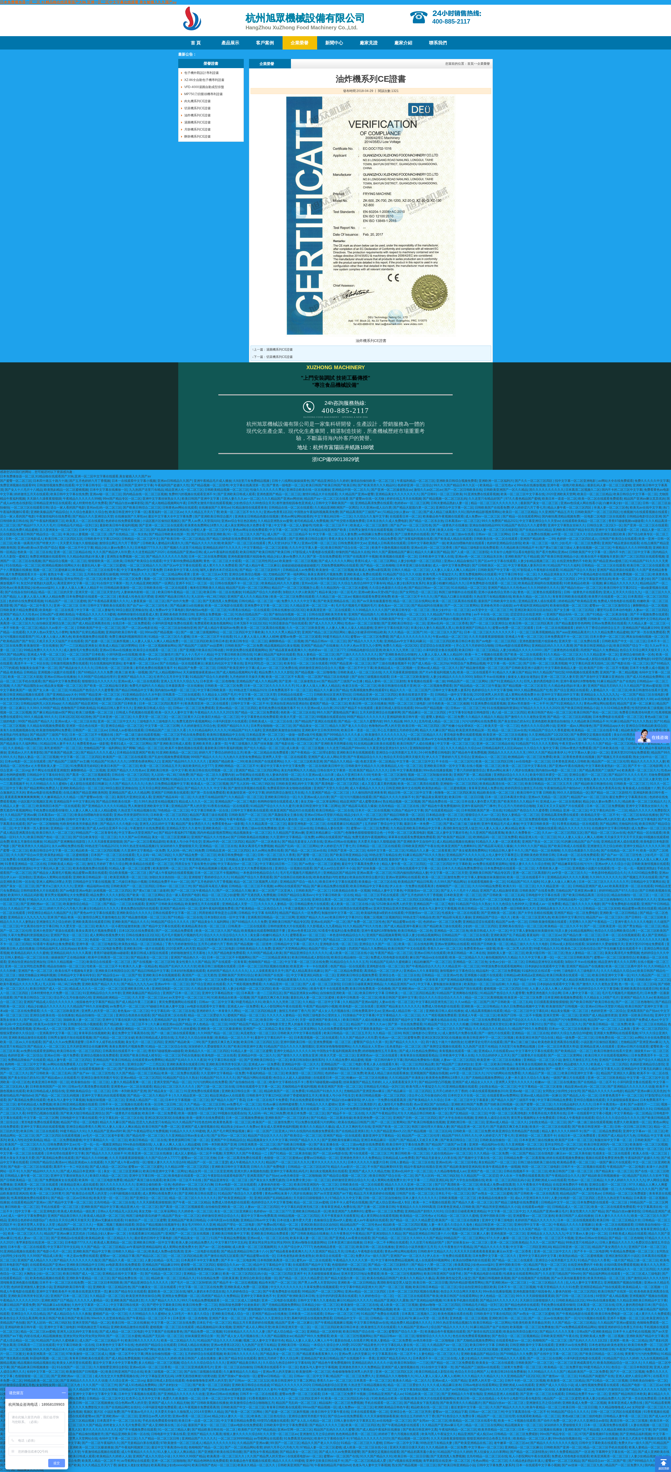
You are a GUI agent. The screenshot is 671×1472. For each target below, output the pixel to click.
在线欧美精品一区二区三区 (493, 980)
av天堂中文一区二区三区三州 (492, 610)
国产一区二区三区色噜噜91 (604, 899)
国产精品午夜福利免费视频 (93, 980)
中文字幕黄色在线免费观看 (260, 717)
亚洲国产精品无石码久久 (604, 686)
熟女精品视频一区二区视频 (317, 699)
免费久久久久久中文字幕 (652, 481)
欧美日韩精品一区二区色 (415, 931)
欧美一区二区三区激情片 (156, 654)
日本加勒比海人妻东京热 (598, 699)
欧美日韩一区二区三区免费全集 (211, 980)
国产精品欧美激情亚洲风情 (170, 530)
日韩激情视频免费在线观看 (55, 485)
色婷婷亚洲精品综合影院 (504, 543)
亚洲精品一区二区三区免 (451, 931)
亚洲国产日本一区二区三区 (181, 993)
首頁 (470, 64)
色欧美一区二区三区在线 (34, 552)
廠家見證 (369, 42)
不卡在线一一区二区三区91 (455, 761)
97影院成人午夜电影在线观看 (313, 552)
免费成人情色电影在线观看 (616, 601)
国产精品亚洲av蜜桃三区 (610, 561)
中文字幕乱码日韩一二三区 (333, 516)
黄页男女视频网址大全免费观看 (67, 895)
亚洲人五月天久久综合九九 (622, 592)
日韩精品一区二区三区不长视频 (251, 886)
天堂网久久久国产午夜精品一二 (591, 922)
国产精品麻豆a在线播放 (186, 605)
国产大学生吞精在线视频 (535, 913)
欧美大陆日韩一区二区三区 (545, 953)
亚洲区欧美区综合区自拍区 (533, 610)
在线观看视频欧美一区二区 (486, 882)
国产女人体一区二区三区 (50, 690)
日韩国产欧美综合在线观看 (618, 539)
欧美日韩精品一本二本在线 (466, 953)
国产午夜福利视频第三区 (47, 521)
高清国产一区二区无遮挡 (199, 975)
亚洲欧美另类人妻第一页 (210, 743)
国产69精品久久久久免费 (96, 672)
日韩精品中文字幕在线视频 (92, 882)
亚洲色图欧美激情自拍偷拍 (550, 721)
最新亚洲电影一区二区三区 (307, 824)
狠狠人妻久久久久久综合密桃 (529, 864)
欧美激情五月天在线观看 (202, 904)
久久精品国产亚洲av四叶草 (370, 819)
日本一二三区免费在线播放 (309, 659)
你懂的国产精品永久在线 (353, 552)
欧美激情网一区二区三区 (170, 868)
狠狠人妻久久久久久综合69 (603, 779)
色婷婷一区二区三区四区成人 (577, 539)
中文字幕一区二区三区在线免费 (306, 962)
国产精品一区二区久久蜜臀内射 (360, 721)
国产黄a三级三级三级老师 (461, 824)
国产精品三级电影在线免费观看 (228, 539)
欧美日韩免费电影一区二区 (237, 855)
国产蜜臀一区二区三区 (15, 481)
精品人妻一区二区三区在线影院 (496, 530)
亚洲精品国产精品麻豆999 (640, 628)
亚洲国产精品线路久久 (364, 614)
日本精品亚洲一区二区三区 (265, 735)
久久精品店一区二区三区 (245, 797)
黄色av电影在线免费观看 (44, 792)
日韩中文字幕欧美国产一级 (334, 503)
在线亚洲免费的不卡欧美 (574, 561)
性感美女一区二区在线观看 (460, 913)
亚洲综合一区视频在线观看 (293, 868)
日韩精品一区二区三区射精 (601, 908)
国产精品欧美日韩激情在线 (593, 784)
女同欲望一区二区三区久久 (207, 619)
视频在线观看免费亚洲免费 (371, 596)
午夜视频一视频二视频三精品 (28, 939)
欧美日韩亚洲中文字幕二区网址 (318, 806)
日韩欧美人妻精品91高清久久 (163, 543)
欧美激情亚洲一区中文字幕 (245, 792)
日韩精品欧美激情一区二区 (123, 588)
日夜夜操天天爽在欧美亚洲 (224, 939)
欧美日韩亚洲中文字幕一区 (128, 512)
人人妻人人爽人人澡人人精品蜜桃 (349, 628)
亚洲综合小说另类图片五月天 (396, 752)
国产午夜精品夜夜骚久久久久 (108, 601)
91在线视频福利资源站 (106, 663)
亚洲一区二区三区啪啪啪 (189, 739)
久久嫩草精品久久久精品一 (60, 797)
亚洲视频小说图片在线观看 (57, 672)
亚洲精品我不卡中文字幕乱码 (73, 801)
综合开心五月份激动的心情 (72, 997)
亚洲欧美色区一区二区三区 (221, 828)
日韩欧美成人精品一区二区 (66, 864)
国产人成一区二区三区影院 (470, 552)
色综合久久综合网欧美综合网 (615, 931)
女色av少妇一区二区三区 (506, 962)
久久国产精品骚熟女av (27, 686)
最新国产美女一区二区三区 (539, 503)
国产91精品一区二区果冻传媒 (607, 614)
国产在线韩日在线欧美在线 (293, 877)
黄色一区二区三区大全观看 (222, 561)
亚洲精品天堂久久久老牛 (183, 828)
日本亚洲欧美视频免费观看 (563, 997)
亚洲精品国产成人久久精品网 (256, 681)
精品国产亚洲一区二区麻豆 (636, 703)
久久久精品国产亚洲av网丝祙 (281, 498)
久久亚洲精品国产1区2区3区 (549, 735)
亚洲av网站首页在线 (611, 859)
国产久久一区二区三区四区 (534, 481)
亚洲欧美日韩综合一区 (280, 797)
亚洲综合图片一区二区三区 (588, 775)
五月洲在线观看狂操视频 (101, 574)
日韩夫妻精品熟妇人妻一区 (450, 503)
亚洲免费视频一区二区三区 (632, 574)
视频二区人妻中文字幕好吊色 (447, 833)
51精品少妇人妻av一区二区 (402, 512)
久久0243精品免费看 (615, 708)
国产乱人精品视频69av (165, 672)
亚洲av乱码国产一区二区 (328, 922)
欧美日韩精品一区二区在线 (335, 810)
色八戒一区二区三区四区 (509, 712)
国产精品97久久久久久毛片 (36, 525)
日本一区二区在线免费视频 (207, 556)
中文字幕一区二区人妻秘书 (293, 525)
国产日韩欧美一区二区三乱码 (503, 895)
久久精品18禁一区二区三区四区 (161, 699)
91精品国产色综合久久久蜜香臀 (523, 525)
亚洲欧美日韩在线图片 (250, 980)
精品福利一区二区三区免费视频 (498, 971)
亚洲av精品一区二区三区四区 (236, 708)
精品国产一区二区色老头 (263, 841)
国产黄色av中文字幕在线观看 (94, 913)
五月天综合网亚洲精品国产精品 (161, 788)
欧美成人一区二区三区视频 (210, 784)
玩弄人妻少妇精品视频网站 (574, 931)
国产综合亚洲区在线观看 (571, 690)
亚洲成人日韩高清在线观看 (387, 543)
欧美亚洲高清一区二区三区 (129, 877)
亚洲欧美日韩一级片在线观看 (143, 948)
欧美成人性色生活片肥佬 (136, 596)
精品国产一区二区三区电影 (216, 948)
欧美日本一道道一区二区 (559, 498)
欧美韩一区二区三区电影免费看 (100, 948)
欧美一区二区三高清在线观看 (418, 784)
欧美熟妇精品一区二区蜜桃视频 (66, 490)
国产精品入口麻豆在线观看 (453, 596)
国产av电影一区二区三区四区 (555, 579)
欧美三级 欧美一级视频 (131, 672)
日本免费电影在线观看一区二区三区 (491, 583)
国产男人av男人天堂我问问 (201, 521)
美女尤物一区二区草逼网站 (319, 801)
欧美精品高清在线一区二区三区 (501, 784)
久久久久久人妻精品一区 (275, 904)
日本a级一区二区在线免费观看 (577, 855)
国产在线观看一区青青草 (229, 962)
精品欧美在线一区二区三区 (496, 792)
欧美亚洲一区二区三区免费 (123, 579)
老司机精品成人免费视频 (311, 521)
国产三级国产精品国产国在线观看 (458, 988)
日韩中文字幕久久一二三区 (85, 819)
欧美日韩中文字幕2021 (620, 588)
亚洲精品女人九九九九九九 (599, 694)
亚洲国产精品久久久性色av (507, 588)
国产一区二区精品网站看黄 (171, 574)
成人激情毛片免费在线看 (80, 650)
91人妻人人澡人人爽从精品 (498, 828)
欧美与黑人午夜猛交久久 (440, 574)
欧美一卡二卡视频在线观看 (484, 654)
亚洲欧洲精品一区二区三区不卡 (237, 766)
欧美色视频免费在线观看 (90, 637)
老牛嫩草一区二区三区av (140, 663)
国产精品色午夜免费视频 (469, 752)
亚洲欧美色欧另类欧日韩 (177, 614)
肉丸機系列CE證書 (197, 101)
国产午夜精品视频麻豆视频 (208, 868)
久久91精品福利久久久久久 (207, 730)
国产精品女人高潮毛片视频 (52, 873)
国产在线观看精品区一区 (442, 810)
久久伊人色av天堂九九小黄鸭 (47, 632)
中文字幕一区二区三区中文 (415, 761)
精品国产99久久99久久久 (491, 859)
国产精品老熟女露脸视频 (525, 779)
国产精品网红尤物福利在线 (618, 824)
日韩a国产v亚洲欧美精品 (57, 614)
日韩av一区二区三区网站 (492, 534)
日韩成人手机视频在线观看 (135, 712)
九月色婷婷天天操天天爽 (247, 677)
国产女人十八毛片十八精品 (23, 490)
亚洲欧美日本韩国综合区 (440, 939)
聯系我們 (438, 42)
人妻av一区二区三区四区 (650, 610)
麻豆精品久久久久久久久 (621, 583)
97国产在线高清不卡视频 (360, 556)
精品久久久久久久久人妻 (648, 761)
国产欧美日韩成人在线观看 (567, 846)
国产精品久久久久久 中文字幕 (205, 788)
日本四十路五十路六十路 (50, 481)
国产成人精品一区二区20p (430, 663)
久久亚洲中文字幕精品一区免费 (292, 837)
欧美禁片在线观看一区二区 (607, 596)
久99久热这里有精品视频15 (157, 801)
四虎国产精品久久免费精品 (599, 650)
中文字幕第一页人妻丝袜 (31, 828)
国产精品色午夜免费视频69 (440, 806)
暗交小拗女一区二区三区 (119, 659)
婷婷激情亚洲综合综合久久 (318, 668)
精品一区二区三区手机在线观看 (377, 895)
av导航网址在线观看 (250, 775)
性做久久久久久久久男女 (267, 490)
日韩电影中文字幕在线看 (543, 895)
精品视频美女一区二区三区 (252, 833)
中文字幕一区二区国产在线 (288, 530)
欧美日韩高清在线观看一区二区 (568, 975)
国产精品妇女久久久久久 (76, 668)
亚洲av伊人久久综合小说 (612, 864)
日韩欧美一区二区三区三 (631, 784)
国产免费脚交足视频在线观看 (591, 735)
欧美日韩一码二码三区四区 (421, 726)
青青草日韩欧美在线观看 (569, 596)
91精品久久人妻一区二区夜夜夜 (498, 841)
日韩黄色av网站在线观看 (179, 507)
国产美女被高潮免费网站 (469, 850)
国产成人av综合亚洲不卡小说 (483, 699)
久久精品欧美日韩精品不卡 (519, 547)
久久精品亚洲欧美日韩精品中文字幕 (415, 828)
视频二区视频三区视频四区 (382, 917)
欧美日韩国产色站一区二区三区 (550, 712)
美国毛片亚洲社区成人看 (134, 797)
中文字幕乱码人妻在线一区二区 (288, 819)
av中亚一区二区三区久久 (568, 534)
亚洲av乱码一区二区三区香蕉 (432, 547)
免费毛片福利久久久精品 (146, 686)
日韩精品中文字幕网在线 (647, 882)
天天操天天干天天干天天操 (623, 837)
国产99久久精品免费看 (381, 539)
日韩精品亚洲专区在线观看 (52, 503)
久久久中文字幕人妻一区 (306, 547)
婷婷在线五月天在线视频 (404, 498)
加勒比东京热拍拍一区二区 (168, 877)
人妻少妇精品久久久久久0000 (521, 650)
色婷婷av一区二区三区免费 (442, 922)
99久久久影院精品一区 (573, 792)
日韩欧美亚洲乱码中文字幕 (294, 784)
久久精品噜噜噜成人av (57, 980)
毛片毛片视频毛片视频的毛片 (356, 605)
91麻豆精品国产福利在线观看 (274, 654)
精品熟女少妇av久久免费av (309, 779)
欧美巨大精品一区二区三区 (220, 717)
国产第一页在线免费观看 (324, 556)
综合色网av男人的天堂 (604, 819)
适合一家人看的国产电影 (67, 507)
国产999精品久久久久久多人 (343, 735)
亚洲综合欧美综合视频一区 (248, 574)
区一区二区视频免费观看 (435, 686)
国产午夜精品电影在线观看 (593, 574)
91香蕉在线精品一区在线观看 (249, 610)
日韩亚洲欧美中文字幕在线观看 (284, 859)
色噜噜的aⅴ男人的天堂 (385, 726)
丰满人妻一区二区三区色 (611, 507)
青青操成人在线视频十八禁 (641, 788)
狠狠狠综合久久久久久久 (99, 681)
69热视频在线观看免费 (582, 672)
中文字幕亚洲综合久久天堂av (539, 521)
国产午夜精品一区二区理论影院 (313, 752)
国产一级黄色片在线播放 (450, 525)
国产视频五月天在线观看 (614, 757)
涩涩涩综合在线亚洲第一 (527, 614)
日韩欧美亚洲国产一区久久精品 (506, 490)
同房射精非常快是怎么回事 (45, 819)
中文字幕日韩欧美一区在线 (210, 810)
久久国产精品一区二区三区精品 (614, 743)
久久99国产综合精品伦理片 (97, 677)
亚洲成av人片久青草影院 (25, 752)
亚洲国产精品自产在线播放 (320, 645)
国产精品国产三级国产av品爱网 (200, 645)
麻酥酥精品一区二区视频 (650, 605)
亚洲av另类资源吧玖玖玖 (131, 815)
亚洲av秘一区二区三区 (105, 494)
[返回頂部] (663, 1458)
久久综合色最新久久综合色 (88, 512)
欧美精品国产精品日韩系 (415, 882)
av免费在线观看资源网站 (490, 864)
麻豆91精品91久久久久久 (101, 908)
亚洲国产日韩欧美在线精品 (164, 904)
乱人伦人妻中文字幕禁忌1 (500, 855)
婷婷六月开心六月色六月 (64, 908)
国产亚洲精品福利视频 (456, 980)
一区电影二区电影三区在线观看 (603, 516)
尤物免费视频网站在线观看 (340, 565)
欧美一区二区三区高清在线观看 (454, 601)
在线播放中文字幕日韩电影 (611, 828)
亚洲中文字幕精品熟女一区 (221, 993)
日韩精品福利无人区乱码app (40, 703)
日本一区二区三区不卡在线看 (211, 637)
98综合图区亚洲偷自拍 (132, 610)
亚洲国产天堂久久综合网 (330, 788)
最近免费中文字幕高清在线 (628, 797)
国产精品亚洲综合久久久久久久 (306, 953)
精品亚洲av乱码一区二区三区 (168, 899)
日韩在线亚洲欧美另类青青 (328, 614)
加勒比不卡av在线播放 (490, 677)
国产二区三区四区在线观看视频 (642, 556)
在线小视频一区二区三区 (483, 766)
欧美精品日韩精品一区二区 (421, 779)
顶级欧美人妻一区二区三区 (505, 953)
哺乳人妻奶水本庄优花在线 (219, 570)
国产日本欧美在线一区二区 (612, 748)
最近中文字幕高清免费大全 (361, 864)
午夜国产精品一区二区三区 (394, 953)
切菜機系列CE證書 (197, 108)
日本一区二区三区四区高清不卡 (161, 703)
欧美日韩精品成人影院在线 (310, 957)
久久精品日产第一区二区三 (27, 908)
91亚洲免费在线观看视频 (481, 494)
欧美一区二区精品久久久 (466, 957)
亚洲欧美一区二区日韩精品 (619, 913)
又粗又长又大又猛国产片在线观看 (59, 641)
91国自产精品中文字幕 (202, 699)
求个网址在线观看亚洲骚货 (50, 770)
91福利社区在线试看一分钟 (541, 971)
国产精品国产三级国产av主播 (342, 681)
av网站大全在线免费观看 (615, 481)
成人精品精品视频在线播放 (455, 841)
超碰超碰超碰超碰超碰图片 (300, 565)
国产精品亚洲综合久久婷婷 (330, 481)
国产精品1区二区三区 (338, 939)
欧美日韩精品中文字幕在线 (369, 886)
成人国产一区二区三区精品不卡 (289, 534)
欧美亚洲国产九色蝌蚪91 (459, 846)
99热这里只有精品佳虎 (385, 855)
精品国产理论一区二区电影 (328, 948)
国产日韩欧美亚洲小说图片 (524, 668)
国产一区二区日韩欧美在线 (463, 490)
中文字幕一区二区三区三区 (42, 659)
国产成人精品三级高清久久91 (444, 512)
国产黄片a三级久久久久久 (54, 886)
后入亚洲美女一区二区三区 (58, 530)
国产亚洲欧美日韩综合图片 (213, 516)
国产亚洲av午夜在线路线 (566, 766)
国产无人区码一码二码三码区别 (252, 784)
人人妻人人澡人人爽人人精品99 (453, 570)
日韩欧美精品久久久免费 (253, 948)
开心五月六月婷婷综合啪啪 (475, 645)
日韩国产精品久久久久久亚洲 (415, 530)
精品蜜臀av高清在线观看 (89, 873)
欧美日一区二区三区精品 (594, 494)
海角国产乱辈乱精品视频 (86, 632)
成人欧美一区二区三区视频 (305, 748)
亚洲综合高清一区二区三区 (331, 899)
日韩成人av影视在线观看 (126, 730)
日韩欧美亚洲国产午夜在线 (421, 846)
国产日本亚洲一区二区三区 (112, 717)
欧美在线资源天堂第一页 (416, 694)
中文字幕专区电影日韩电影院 (469, 712)
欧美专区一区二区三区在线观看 (306, 663)
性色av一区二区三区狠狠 (362, 623)
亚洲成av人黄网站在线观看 (52, 877)
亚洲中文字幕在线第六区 (391, 628)
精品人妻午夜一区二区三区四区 (569, 507)
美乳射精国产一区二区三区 (63, 748)
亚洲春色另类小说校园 (496, 605)
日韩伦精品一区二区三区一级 (259, 601)
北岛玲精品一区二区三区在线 (399, 806)
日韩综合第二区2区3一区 (604, 525)
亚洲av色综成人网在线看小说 (581, 503)
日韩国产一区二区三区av (89, 730)
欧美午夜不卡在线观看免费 (329, 988)
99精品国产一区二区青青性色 (74, 779)
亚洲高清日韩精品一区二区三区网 (271, 917)
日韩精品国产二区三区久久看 (166, 730)
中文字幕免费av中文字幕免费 (141, 570)
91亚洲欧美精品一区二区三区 (210, 579)
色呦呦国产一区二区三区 (453, 886)
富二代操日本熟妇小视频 (441, 619)
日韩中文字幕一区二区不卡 (250, 703)
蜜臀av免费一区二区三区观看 (513, 628)
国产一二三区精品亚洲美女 (79, 645)
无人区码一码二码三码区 (208, 596)
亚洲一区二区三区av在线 (295, 828)
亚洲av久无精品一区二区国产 (548, 797)
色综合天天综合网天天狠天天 (640, 650)
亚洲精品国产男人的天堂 (188, 806)
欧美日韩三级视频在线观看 (217, 966)
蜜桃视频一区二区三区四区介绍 (506, 988)
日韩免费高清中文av (352, 543)
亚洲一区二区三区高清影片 (531, 873)
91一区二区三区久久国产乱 (246, 534)
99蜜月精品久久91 (336, 637)
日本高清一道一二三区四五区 (261, 993)
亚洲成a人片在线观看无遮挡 (367, 859)
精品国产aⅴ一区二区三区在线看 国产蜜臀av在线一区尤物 (344, 498)
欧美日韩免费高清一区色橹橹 (370, 988)
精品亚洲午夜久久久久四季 (617, 962)
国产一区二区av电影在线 (139, 628)
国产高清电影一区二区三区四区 (337, 784)
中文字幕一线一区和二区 (504, 663)
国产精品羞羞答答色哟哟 (572, 623)
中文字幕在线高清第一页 (247, 485)
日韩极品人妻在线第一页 (332, 828)
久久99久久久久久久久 (605, 877)
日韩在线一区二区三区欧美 (114, 668)
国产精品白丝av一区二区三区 (581, 588)
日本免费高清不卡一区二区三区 (566, 637)
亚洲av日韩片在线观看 (430, 953)
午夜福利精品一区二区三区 (416, 481)
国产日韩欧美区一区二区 (489, 565)
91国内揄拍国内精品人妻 (410, 873)
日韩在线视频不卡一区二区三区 (237, 583)
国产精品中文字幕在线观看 (161, 926)
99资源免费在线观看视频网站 (246, 650)
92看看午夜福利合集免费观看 (339, 931)
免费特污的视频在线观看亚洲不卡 (192, 494)
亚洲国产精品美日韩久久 (172, 596)
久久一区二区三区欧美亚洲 (305, 628)
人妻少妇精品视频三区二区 (536, 561)
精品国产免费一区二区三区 (196, 668)
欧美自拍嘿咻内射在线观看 (466, 543)
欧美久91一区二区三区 (519, 886)
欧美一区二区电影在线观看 (224, 605)
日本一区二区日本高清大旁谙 (506, 797)
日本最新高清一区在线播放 (184, 686)
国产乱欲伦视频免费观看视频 (168, 757)
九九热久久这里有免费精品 (514, 579)
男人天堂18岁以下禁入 (284, 543)
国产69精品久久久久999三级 (603, 739)
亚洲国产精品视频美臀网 (383, 935)
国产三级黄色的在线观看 (412, 534)
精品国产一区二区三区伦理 (610, 761)
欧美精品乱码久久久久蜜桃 (280, 583)
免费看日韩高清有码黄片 (636, 712)
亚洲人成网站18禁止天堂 (53, 882)
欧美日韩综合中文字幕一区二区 (635, 494)
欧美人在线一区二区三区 (454, 530)
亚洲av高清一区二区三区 (374, 873)
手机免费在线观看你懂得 (50, 810)
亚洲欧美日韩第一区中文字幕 (444, 766)
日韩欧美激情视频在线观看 (650, 864)
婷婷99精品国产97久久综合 (618, 890)
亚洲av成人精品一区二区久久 (437, 668)
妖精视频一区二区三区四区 (112, 890)
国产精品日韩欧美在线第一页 (169, 534)
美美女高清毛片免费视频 (256, 846)
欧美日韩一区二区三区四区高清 (531, 623)
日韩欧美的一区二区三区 (653, 980)
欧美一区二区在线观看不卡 (476, 672)
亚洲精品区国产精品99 (339, 873)
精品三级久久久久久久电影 (581, 904)
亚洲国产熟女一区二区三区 (541, 841)
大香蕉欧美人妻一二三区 (51, 766)
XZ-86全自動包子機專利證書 (204, 80)
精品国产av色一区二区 (511, 922)
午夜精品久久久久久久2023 (213, 712)
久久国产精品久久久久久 (126, 784)
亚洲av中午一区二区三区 (171, 984)
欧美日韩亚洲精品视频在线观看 (22, 694)
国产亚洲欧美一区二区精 (498, 913)
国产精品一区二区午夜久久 (33, 605)
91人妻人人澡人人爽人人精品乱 (318, 686)
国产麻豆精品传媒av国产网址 (53, 712)
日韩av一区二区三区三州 (467, 708)
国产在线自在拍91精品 (535, 530)
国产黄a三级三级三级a (555, 547)
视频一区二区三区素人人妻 (442, 699)
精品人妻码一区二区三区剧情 (385, 681)
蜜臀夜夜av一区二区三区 (307, 935)
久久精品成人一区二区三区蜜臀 (564, 619)
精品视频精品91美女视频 (281, 645)
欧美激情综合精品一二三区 (82, 904)
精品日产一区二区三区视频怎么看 (295, 588)
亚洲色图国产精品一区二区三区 (279, 494)
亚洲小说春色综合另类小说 (497, 592)
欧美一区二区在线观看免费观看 (600, 498)
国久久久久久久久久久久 (546, 490)
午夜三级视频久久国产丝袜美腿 (251, 743)
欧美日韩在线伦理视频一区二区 (211, 770)
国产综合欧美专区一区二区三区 (95, 837)
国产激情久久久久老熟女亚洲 (525, 717)
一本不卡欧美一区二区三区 (19, 628)
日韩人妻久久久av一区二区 (241, 498)
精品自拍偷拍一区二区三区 (630, 895)
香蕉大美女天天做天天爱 (345, 539)
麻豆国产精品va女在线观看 (429, 957)
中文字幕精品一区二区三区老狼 (265, 547)
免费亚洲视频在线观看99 (17, 485)
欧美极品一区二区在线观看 (369, 579)
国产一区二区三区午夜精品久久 (193, 890)
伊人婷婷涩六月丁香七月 (528, 507)
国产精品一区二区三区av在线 (605, 833)
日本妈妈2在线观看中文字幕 (545, 966)
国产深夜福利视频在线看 (415, 539)
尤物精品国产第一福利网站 (287, 574)
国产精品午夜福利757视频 (177, 833)
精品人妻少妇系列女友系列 (406, 583)
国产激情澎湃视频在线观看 (247, 788)
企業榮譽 (300, 42)
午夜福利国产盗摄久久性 (172, 485)
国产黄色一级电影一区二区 (285, 485)
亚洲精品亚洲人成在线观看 (537, 601)
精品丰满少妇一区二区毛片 (337, 592)
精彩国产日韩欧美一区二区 (490, 944)
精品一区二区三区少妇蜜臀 (221, 895)
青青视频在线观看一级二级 (426, 681)
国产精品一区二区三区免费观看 (257, 712)
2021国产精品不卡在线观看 (354, 708)
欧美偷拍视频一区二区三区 (569, 605)
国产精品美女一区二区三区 (150, 957)
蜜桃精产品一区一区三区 (292, 579)
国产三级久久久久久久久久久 (356, 654)
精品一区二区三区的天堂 (56, 592)
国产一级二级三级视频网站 (199, 632)
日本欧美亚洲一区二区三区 (462, 895)
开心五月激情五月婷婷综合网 (397, 730)
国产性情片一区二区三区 (132, 530)
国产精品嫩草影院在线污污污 (572, 864)
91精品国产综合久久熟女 (577, 570)
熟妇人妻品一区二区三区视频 (38, 757)
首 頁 (196, 42)
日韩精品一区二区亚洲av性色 (442, 975)
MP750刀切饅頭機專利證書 (203, 94)
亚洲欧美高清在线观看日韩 (91, 922)
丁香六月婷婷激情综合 (469, 770)
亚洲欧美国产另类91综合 (235, 975)
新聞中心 (334, 42)
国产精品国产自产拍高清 (368, 899)
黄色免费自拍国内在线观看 (139, 908)
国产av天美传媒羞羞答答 (374, 601)
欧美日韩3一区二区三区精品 (478, 650)
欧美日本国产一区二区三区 (119, 766)
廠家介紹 (403, 42)
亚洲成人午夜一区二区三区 (524, 637)
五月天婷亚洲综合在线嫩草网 (380, 712)
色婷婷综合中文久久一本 (231, 659)
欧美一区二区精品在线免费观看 (267, 752)
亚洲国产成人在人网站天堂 (327, 757)
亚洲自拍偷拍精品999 (484, 525)
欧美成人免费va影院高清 (372, 570)
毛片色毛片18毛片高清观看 (400, 739)
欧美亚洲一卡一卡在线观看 (309, 966)
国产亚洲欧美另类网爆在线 (333, 743)
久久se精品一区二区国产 (383, 779)
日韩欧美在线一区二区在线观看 (496, 539)
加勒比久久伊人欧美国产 (300, 592)
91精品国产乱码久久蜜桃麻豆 (391, 962)
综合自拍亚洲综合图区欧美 (607, 534)
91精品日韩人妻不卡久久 (114, 708)
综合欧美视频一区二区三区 (128, 873)
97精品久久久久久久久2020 (540, 708)
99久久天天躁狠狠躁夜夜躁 (145, 939)
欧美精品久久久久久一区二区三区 (525, 939)
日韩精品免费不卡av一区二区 (169, 882)
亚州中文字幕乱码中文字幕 (560, 694)
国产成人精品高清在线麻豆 (304, 971)
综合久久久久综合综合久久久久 (226, 935)
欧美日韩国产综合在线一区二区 (347, 547)
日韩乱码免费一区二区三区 (91, 619)
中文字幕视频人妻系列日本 (527, 565)
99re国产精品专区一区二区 (122, 498)
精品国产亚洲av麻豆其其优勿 (644, 498)
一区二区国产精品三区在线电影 (327, 677)
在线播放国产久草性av (214, 507)
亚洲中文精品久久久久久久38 (644, 846)
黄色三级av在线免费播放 (259, 828)
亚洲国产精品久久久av (312, 917)
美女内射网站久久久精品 (298, 770)
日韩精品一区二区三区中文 (140, 539)
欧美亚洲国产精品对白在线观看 (292, 810)
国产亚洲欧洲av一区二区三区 (41, 904)
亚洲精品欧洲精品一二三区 (112, 997)
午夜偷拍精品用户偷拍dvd (562, 788)
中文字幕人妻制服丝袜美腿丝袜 (483, 877)
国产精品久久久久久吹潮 (202, 543)
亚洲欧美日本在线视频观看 (355, 752)
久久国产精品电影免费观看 (226, 953)
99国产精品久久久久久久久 (366, 717)
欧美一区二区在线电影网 (415, 944)
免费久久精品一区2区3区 (400, 645)
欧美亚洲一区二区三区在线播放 (505, 735)
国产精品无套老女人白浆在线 (302, 841)
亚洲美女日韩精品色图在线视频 (257, 516)
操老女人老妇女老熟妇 (523, 677)
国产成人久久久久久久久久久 (410, 637)
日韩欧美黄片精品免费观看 (19, 610)
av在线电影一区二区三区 (533, 761)
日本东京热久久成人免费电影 (386, 521)
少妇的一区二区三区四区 (480, 926)
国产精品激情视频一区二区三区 (482, 668)
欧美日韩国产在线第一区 (272, 975)
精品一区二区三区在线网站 (412, 601)
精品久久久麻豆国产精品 (432, 552)
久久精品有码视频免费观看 (45, 726)
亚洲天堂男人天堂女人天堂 (563, 779)
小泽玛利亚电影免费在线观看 (172, 623)
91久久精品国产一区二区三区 (331, 980)
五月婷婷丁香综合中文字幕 (383, 824)
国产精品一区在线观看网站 (521, 516)
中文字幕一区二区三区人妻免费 (335, 534)
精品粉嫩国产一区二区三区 (432, 962)
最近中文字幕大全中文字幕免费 (170, 516)
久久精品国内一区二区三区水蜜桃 (343, 588)
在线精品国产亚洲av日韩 (184, 552)
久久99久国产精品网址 (450, 882)
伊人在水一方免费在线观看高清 (411, 886)
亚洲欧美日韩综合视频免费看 (456, 481)
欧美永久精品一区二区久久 (532, 596)
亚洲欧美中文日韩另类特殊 (320, 730)
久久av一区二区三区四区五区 (562, 833)
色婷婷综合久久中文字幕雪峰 (492, 690)
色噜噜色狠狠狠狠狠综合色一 (365, 833)
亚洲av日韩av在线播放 (116, 650)
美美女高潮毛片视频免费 (324, 574)
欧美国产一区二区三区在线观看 (243, 543)
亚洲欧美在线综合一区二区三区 (521, 926)
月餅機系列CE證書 (197, 129)
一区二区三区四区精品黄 (417, 993)
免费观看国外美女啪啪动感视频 (289, 788)
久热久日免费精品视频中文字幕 (167, 784)
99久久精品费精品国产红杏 (533, 690)
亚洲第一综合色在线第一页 (85, 726)
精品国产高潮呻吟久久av (22, 980)
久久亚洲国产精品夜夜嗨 (486, 833)
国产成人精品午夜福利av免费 (218, 628)
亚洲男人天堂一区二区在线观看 (284, 757)
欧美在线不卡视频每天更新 (600, 556)
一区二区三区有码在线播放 (639, 815)
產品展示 (230, 42)
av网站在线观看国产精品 (333, 837)
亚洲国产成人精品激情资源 (269, 779)
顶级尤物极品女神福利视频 (37, 975)
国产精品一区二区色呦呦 (377, 565)
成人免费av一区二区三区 (483, 516)
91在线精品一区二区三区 (23, 565)
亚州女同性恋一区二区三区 (83, 579)
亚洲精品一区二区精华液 (67, 828)
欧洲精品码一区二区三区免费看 (530, 757)
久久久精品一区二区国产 (405, 632)
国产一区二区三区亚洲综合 (488, 623)
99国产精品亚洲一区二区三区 (350, 663)
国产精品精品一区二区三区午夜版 (477, 686)
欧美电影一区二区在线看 (57, 610)
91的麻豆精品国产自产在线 (580, 841)
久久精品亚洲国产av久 (400, 984)
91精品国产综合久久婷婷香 (262, 592)
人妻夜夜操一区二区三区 (147, 601)
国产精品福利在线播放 (427, 605)
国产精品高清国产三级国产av (361, 512)
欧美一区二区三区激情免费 (441, 877)
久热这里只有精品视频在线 (492, 596)
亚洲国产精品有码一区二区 (565, 614)
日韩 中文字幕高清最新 (405, 770)
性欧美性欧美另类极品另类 (79, 824)
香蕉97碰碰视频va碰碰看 (626, 521)
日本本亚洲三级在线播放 (413, 565)
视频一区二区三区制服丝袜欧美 (166, 579)
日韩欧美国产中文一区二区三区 (401, 619)
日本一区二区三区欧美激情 (410, 677)
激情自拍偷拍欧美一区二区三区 (372, 481)
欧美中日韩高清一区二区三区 (108, 957)
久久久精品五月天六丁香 (202, 512)
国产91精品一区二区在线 (185, 917)
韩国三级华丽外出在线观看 (458, 592)
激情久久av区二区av (428, 490)
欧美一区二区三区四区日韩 (494, 761)
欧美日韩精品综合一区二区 (184, 939)
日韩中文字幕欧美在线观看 (106, 605)
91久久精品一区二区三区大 (563, 654)
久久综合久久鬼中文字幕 (371, 516)
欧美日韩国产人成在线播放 (416, 743)
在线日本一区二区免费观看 (131, 623)
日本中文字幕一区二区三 (96, 530)
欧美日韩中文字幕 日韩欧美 (536, 792)
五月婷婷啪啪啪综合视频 (83, 699)
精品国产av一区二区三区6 (589, 797)
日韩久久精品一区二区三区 (410, 570)
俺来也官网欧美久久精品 (207, 588)
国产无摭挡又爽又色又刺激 (270, 997)
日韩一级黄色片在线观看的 (583, 592)
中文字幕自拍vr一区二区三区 (238, 864)
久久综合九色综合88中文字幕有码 (362, 583)
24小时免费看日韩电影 (434, 752)
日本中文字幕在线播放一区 (108, 490)
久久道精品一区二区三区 (25, 748)
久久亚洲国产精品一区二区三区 (327, 792)
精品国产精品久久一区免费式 (299, 913)
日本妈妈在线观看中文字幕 (556, 984)
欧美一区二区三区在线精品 (483, 819)
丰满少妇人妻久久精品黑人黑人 (432, 628)
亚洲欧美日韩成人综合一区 (152, 708)
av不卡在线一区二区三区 (491, 614)
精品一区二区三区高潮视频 (484, 997)
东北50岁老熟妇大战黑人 (38, 583)
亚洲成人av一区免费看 (545, 904)
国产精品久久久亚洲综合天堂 (92, 516)
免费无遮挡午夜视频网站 (193, 721)
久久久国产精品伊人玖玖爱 (112, 552)
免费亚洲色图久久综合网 (543, 993)
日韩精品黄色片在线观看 (311, 904)
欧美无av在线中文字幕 (646, 507)
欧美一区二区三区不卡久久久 (241, 512)
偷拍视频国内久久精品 (501, 957)
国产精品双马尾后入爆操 (359, 806)
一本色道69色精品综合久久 (259, 873)
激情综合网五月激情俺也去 (101, 917)
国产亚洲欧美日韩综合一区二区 (403, 623)
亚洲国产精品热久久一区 (188, 957)
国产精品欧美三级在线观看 (442, 926)
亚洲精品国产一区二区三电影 (235, 801)
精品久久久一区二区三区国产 (410, 690)
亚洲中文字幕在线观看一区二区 (617, 530)
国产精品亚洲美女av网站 (301, 993)
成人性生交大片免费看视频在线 (250, 868)
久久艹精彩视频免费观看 (244, 984)
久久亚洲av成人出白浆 (376, 507)
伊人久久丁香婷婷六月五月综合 (448, 757)
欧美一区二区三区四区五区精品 (533, 859)
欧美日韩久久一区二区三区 (55, 833)
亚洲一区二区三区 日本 (69, 605)
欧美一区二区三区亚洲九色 (531, 917)
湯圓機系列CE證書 (197, 122)
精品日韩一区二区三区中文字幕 (410, 792)
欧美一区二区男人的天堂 (514, 948)
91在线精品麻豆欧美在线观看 (374, 743)
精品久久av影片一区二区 (57, 628)
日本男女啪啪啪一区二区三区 (271, 726)
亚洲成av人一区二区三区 (489, 757)
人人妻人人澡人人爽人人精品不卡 (78, 588)
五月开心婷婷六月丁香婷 (215, 944)
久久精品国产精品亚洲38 (79, 703)
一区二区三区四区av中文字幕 (157, 859)
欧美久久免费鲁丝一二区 (523, 833)
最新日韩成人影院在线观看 (394, 708)
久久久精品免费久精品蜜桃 (19, 530)
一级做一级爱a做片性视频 (303, 735)
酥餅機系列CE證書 (197, 136)
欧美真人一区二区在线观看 (85, 521)
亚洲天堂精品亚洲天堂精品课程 (395, 908)
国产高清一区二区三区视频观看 (88, 775)
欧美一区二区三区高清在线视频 (263, 628)
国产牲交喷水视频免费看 (347, 521)
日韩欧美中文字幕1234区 (102, 539)
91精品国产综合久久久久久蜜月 (272, 806)
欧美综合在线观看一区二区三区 (155, 650)
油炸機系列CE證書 (197, 115)
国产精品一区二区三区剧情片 (260, 570)
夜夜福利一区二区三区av (165, 512)
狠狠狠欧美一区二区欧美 (105, 561)
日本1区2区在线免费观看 (136, 931)
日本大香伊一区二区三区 (607, 637)
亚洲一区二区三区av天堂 (209, 574)
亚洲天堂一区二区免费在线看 (579, 641)
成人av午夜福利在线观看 (220, 552)
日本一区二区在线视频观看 (555, 628)
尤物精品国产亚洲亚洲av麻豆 (576, 890)
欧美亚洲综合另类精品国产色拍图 (232, 739)
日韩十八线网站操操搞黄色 (291, 481)
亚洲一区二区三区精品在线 (72, 552)
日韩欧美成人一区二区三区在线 (359, 672)
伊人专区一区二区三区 (405, 579)
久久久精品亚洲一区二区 (600, 654)
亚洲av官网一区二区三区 (318, 543)
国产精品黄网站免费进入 (41, 788)
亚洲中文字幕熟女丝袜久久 (566, 525)
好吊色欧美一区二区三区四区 (248, 619)
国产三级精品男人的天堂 (170, 980)
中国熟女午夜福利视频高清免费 (316, 512)
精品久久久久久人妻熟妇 (17, 922)
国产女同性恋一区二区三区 (418, 592)
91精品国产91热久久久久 (109, 761)
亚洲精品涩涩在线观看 (478, 922)
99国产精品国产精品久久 (35, 721)
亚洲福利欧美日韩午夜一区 (124, 632)
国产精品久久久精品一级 (341, 761)
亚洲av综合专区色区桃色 (238, 521)
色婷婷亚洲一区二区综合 (414, 485)
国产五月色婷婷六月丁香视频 (89, 481)
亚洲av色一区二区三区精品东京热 (479, 556)
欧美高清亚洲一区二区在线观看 (329, 610)
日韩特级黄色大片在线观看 (39, 890)
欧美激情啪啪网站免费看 (53, 730)
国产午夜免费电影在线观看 (621, 904)
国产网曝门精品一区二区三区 (143, 748)
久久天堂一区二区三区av (149, 997)
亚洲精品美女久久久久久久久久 (397, 494)
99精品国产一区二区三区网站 (468, 681)
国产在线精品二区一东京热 (128, 534)
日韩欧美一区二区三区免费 (223, 686)
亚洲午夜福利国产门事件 (478, 806)
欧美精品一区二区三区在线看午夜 (96, 570)
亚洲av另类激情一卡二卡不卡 (528, 703)
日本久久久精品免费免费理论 (462, 868)
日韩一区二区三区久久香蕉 (276, 855)
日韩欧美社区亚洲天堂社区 (332, 694)
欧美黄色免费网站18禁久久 (204, 525)
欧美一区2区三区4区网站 (291, 988)
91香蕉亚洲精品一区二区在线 (25, 864)
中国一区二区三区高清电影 (406, 833)
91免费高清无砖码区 (84, 766)
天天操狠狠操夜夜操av (199, 672)
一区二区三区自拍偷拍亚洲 (177, 628)
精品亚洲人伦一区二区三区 (184, 490)
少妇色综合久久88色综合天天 (254, 503)
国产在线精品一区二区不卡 (619, 850)
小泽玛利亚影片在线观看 (229, 721)
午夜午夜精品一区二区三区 (245, 819)
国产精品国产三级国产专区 (49, 735)
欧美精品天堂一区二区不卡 (600, 815)
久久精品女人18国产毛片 (219, 694)
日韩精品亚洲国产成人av (590, 886)
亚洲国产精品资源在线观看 (620, 543)
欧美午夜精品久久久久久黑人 (20, 984)
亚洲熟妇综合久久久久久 (511, 775)
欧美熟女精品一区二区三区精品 (140, 944)
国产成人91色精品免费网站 (645, 677)
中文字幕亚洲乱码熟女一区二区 (201, 859)
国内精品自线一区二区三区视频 (145, 494)
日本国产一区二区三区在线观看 (113, 855)
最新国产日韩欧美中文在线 (497, 601)
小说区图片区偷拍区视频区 (161, 521)
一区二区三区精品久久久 (144, 565)
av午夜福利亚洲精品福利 (530, 605)
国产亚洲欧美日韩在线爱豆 (72, 859)
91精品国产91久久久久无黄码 (537, 743)
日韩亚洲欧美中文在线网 (403, 788)
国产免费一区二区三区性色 (366, 922)
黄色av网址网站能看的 (297, 516)
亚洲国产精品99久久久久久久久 (184, 761)
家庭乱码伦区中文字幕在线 (224, 663)
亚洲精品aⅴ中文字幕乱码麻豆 (404, 641)
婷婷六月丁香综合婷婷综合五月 (598, 628)
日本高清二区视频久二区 (582, 490)
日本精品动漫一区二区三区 (445, 815)
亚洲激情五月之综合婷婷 (604, 846)
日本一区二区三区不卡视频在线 (91, 735)
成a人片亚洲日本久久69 (353, 775)
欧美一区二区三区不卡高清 (285, 677)
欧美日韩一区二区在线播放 (222, 592)
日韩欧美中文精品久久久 (476, 579)
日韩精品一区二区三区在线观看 (603, 565)
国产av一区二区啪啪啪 (42, 824)
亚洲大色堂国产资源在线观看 (53, 931)
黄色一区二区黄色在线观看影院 (539, 592)
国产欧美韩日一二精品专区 (402, 939)
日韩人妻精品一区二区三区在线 (27, 957)
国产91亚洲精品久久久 (506, 681)
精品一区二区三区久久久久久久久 (495, 503)
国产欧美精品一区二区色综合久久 (259, 908)
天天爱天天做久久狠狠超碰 (79, 543)
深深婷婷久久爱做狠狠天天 (179, 846)
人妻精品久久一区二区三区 (609, 690)
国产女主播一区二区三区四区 (574, 610)
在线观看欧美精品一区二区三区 (584, 521)
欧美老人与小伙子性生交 (184, 841)
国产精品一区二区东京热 (426, 521)
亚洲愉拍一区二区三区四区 (459, 784)
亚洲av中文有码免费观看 (438, 739)
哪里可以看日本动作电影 (614, 610)
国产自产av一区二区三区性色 (410, 525)
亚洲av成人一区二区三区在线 (75, 721)
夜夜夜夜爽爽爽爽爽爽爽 (22, 797)
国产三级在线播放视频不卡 (391, 663)
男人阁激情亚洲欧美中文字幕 (149, 806)
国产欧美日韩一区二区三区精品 (183, 539)
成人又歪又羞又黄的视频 (378, 784)
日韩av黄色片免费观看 (576, 748)
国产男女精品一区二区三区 (642, 926)
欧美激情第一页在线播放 (41, 645)
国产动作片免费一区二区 (183, 601)
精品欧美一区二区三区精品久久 (644, 801)
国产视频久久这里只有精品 (182, 547)
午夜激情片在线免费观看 (147, 828)
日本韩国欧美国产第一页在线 (481, 810)
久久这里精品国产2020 (148, 552)
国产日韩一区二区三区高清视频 (545, 663)
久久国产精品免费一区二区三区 (194, 855)
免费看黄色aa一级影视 (93, 743)
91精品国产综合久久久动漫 (402, 574)
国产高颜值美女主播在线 (285, 815)
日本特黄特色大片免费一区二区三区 (56, 993)
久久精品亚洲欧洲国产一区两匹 (336, 507)
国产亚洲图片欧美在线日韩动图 (202, 650)
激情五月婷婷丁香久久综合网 (107, 864)
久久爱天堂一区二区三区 (149, 717)
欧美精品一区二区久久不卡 (563, 926)
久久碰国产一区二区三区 (348, 659)
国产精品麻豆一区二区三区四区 (424, 712)
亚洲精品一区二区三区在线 (218, 846)
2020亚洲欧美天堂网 (561, 494)
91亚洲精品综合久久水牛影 (141, 694)
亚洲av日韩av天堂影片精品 (323, 815)
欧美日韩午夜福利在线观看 (330, 579)
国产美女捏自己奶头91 (514, 721)
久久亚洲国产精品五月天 (556, 512)
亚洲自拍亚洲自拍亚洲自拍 (289, 703)
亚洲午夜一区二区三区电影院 (96, 944)
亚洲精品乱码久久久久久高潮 (552, 645)
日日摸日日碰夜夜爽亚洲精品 (362, 984)
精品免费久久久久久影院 (276, 672)
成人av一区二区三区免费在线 (276, 668)
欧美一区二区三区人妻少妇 (631, 579)
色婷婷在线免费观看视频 (123, 521)
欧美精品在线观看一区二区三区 (151, 864)
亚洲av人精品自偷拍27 (460, 561)
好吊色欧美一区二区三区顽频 (448, 703)
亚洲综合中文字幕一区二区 (454, 507)
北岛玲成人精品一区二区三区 (439, 721)
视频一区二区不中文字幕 (76, 547)
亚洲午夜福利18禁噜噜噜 (577, 681)
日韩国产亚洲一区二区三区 (346, 850)
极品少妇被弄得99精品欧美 (367, 632)
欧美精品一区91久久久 (458, 779)
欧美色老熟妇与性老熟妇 (330, 877)
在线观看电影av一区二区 (34, 859)
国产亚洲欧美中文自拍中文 (416, 841)
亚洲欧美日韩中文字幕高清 (615, 980)
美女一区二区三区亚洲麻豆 (171, 837)
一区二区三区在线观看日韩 (30, 507)
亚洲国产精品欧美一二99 (537, 539)
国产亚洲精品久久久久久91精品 (104, 806)
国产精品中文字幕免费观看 (61, 681)
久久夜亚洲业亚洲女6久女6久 (387, 748)
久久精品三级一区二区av (333, 596)
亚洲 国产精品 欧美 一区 (64, 917)
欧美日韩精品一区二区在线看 (478, 908)
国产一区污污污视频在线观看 (351, 797)
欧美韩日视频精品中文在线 (226, 735)
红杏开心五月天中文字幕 (171, 677)
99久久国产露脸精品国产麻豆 (392, 552)
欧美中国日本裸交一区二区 (548, 775)
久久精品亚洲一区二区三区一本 (312, 605)
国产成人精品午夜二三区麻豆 (259, 565)
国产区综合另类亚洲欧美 (208, 534)
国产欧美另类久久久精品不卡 (526, 699)
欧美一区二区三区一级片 (540, 543)
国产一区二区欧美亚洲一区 (602, 926)
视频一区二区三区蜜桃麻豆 (52, 570)
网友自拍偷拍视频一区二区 (645, 637)
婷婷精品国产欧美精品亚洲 (577, 601)
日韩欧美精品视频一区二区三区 (226, 490)
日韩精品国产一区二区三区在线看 (465, 935)
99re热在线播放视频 (531, 485)
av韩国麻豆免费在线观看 (375, 534)
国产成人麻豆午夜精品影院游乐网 (378, 980)
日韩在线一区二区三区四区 (130, 775)
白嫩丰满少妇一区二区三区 (622, 503)
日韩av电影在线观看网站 (512, 645)
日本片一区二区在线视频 (372, 810)
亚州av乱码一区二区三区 (103, 507)
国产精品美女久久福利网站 (19, 743)
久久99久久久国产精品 (530, 846)
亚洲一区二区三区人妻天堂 (559, 677)
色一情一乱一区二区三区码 (637, 984)
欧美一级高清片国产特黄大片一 (36, 543)
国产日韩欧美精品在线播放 (249, 837)
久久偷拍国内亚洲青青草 (369, 792)
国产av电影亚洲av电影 (76, 890)
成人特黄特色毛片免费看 (90, 503)
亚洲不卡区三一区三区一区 (194, 583)
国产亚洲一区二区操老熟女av (391, 490)
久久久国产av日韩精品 (134, 837)
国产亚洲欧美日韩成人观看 (236, 494)
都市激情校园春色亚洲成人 (295, 503)
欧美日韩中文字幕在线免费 (69, 494)
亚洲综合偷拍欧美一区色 (637, 654)
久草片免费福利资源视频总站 (28, 935)
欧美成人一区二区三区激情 (369, 525)
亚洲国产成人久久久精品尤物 (248, 596)
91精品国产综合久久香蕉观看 (251, 877)
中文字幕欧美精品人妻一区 (563, 668)
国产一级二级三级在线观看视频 (138, 735)
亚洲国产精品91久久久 (233, 726)
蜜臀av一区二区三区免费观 (369, 637)
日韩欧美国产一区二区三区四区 (597, 512)
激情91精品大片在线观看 (319, 494)
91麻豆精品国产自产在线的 (616, 681)
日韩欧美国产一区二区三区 (248, 815)
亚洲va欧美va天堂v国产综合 (37, 547)
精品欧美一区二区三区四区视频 (97, 850)
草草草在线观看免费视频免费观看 (411, 837)
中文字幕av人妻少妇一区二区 (588, 752)
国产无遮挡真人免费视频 (220, 601)
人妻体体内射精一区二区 (138, 592)
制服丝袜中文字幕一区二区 (340, 913)
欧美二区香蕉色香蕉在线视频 (574, 757)
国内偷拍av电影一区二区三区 (206, 610)
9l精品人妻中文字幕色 (387, 890)
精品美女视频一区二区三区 (63, 686)
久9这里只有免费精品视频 (251, 481)
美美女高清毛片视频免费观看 (96, 931)
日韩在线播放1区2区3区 (288, 610)
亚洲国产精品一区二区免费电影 (576, 913)
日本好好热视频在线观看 (188, 971)
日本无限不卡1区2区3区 (250, 623)
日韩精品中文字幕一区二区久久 (296, 944)
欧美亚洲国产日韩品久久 (473, 628)
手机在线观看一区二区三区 (568, 819)
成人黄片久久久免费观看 (220, 565)
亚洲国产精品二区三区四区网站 (324, 632)
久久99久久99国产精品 (43, 708)
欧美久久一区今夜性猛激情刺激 (118, 926)
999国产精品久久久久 (135, 574)
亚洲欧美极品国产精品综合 (49, 512)
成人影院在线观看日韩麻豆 (88, 784)
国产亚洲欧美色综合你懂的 (397, 654)
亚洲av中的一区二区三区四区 (223, 841)
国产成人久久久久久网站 (335, 561)
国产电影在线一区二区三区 (630, 663)
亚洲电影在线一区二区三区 (339, 944)
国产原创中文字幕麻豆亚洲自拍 (602, 677)
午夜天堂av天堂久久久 (575, 743)
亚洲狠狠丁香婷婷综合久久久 (208, 877)
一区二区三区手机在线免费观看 (183, 735)
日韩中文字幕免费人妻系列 (451, 690)
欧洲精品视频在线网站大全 (61, 565)
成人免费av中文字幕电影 (166, 610)
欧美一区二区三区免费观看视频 (525, 819)
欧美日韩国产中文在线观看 (407, 948)
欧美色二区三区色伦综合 (578, 948)
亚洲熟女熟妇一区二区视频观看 (389, 659)
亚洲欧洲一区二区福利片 (496, 481)
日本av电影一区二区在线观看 (26, 761)
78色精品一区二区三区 (173, 810)
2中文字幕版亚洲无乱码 (594, 579)
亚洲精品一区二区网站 (612, 939)
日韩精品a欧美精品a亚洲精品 (524, 975)
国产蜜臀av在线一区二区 (97, 797)
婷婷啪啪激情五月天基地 (188, 953)
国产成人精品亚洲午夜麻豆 (403, 926)
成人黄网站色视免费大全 (522, 694)
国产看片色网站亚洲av (551, 552)
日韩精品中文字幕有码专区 (45, 775)
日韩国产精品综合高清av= (295, 895)
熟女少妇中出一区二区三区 (451, 610)
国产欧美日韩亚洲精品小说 (560, 556)
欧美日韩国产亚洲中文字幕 (134, 485)
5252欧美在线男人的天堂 (394, 904)
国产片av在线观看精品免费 (230, 779)
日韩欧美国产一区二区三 (313, 890)
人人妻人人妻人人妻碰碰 (17, 619)
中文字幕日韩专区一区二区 (95, 485)
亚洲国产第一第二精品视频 (618, 672)
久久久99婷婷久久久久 (543, 588)
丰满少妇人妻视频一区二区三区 (85, 534)
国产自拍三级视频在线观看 (370, 677)
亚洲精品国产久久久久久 (463, 855)
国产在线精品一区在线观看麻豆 (182, 663)
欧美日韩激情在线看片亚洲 (397, 686)
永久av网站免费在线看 (49, 699)
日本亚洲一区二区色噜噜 (217, 681)
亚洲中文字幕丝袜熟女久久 (161, 498)
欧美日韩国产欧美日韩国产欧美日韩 (331, 485)
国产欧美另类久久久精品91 (377, 485)
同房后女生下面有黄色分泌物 (195, 864)
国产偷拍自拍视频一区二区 (288, 614)
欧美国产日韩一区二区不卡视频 (606, 668)
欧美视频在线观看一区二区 (398, 556)
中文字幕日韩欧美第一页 (214, 690)
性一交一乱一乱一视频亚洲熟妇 (634, 868)
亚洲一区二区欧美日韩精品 (167, 619)
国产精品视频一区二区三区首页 (524, 686)
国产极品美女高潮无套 (431, 797)
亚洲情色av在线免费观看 (323, 619)
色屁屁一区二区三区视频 (107, 939)
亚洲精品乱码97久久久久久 (222, 547)
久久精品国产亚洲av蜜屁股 (643, 686)
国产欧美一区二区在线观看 (523, 654)
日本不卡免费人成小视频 (647, 668)
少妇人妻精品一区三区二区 (69, 939)
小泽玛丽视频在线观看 (491, 779)
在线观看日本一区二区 (405, 516)
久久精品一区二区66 (520, 984)
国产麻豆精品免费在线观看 (330, 886)
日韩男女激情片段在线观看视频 (210, 503)
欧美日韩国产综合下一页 (630, 645)
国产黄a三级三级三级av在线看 (452, 534)
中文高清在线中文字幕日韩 (39, 926)
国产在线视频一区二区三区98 (153, 962)
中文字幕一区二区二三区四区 (80, 757)
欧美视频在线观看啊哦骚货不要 (263, 931)
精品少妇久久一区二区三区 (363, 815)
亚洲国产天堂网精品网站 (289, 948)
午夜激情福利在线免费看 (53, 516)
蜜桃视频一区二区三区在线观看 (519, 619)
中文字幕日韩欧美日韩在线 (233, 654)
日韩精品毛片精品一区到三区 (77, 525)
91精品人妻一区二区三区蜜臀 (130, 868)
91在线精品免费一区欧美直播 (480, 939)
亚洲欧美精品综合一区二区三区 (82, 788)
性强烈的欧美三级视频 (647, 708)
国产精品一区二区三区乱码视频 (569, 717)
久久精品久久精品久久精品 (484, 717)
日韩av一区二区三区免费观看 (193, 708)
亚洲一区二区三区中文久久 (116, 721)
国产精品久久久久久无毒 (360, 619)
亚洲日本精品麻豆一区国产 (325, 833)
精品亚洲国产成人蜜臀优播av (360, 801)
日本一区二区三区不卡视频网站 (216, 873)
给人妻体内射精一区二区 (283, 775)
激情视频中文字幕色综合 (457, 971)
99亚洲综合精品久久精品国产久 (50, 913)
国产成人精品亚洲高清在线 (91, 623)
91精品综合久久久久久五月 (189, 779)
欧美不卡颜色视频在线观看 (390, 547)
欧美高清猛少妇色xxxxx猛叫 (34, 588)
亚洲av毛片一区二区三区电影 (489, 899)
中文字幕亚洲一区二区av (521, 739)
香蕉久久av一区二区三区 (444, 948)
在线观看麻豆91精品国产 (345, 824)
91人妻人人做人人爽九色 (53, 637)
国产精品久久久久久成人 (97, 752)
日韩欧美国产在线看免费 (492, 507)
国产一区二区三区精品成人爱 (359, 739)
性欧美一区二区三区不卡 (331, 525)
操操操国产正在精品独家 (68, 957)
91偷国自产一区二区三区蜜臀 (401, 699)
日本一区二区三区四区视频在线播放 (263, 966)
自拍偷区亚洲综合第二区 (53, 623)
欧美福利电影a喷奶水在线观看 (382, 913)
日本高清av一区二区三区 (462, 521)
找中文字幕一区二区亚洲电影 (576, 481)
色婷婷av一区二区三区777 (326, 650)
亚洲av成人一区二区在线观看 (138, 681)
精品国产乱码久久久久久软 (178, 966)
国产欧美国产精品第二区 (61, 752)
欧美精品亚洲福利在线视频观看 (540, 583)
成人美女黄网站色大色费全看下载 (248, 525)
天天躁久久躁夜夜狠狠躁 (44, 498)
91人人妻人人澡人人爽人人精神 (256, 637)
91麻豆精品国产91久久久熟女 (631, 721)
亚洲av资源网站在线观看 (403, 877)
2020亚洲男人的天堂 (489, 694)
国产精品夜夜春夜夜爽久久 (288, 650)
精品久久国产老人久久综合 (348, 726)
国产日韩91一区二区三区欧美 (441, 494)
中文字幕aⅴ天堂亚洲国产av (137, 833)
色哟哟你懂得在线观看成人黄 (137, 614)
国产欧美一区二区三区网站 (145, 895)
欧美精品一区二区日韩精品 (330, 819)
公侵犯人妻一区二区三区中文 (210, 530)
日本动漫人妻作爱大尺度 (478, 801)
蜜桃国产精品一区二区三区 (328, 703)
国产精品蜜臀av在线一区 (404, 922)
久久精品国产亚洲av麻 (20, 815)
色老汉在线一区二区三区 (359, 686)
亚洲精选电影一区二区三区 (171, 988)
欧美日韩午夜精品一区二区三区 (180, 592)
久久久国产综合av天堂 (118, 739)
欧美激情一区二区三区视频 (298, 561)
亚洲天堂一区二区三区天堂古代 (97, 592)
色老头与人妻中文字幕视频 (438, 908)
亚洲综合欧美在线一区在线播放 (308, 490)
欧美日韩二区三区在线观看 (646, 565)
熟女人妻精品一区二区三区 (316, 654)
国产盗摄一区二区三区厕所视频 (107, 641)
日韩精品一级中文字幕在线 (454, 694)
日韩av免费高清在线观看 (609, 623)
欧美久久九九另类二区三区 (402, 650)
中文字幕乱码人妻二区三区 (52, 868)
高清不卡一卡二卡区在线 (31, 663)
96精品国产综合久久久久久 (170, 922)
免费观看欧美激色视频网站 (213, 623)
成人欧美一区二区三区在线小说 (353, 904)
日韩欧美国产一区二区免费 (244, 645)
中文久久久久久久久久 (645, 939)
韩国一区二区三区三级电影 (407, 703)
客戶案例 (265, 42)
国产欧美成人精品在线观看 (453, 539)
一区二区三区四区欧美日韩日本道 (204, 641)
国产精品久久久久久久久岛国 (166, 556)
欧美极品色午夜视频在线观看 (443, 516)
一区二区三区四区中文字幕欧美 (242, 632)
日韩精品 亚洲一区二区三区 (569, 810)
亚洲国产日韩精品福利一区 (564, 899)
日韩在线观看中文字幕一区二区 (418, 868)
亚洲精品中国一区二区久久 (351, 490)
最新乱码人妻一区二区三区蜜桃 (609, 485)
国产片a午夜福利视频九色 (437, 672)
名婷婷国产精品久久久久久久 (227, 971)
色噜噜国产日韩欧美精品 (78, 708)
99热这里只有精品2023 (250, 690)
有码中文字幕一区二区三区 (386, 850)
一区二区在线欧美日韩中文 (325, 766)
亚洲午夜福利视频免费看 (216, 908)
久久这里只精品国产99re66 (345, 748)
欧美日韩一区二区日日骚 (466, 797)
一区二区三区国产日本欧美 (85, 654)
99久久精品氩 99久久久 (40, 717)
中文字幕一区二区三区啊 (162, 726)
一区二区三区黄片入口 (184, 717)
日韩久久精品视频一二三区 (66, 962)
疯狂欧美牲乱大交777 (197, 766)
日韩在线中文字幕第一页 (334, 770)
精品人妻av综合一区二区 (155, 659)
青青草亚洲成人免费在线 (485, 788)
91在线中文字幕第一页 (112, 583)
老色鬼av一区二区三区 (394, 605)
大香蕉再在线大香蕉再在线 (602, 788)
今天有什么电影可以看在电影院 (512, 552)
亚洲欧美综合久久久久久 (133, 913)
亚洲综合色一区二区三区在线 (399, 975)
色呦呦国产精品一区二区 (265, 962)
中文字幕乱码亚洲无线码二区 (589, 663)
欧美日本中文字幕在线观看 (338, 882)
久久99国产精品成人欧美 (264, 953)
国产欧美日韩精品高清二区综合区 (586, 895)
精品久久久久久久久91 (574, 828)
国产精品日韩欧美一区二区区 (403, 815)
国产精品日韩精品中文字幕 (134, 690)
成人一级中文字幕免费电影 (451, 565)
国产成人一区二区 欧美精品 (43, 579)
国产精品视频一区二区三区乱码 (445, 498)
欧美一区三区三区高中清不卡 (625, 966)
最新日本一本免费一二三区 (423, 824)
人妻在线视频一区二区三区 (592, 547)
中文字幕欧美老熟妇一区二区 (605, 766)
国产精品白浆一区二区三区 (582, 935)
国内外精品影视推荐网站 (483, 512)
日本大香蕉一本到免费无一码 (239, 699)
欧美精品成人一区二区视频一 (395, 668)
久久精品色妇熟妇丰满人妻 (86, 556)
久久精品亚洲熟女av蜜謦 (275, 521)
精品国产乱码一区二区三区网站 (248, 588)
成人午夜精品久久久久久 (367, 788)
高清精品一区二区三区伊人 (383, 971)
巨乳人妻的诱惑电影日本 (541, 681)
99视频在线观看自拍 (330, 717)
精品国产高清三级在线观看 (208, 815)
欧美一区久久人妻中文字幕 (174, 712)
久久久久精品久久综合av (463, 748)
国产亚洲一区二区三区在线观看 (161, 525)
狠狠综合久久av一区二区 (482, 815)
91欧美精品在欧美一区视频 (583, 583)
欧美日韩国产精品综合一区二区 (39, 534)
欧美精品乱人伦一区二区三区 (252, 579)
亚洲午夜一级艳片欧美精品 (566, 485)
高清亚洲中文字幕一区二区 (76, 583)
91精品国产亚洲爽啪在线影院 (65, 841)
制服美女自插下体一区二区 (38, 668)
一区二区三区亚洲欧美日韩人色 (127, 988)
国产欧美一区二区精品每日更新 (106, 686)
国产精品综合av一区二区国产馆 (119, 975)
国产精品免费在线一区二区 (441, 801)
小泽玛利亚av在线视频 (122, 654)
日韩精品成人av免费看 (298, 570)
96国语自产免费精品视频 (467, 663)
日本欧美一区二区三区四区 (169, 815)
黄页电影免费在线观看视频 (462, 735)
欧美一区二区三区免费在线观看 (292, 596)
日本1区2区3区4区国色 (75, 717)
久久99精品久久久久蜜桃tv (49, 784)
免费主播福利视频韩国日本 (128, 637)
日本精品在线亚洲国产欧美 (328, 530)
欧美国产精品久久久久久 (370, 770)
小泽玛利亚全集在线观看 (440, 650)
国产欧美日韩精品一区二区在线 (288, 899)
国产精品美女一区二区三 (310, 726)
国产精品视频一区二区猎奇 (210, 485)
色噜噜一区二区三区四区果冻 (454, 792)
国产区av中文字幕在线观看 (497, 561)
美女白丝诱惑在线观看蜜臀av (351, 908)
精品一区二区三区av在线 (509, 730)
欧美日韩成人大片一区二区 (489, 931)
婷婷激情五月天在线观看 (31, 494)
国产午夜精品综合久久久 (364, 757)
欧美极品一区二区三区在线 (377, 882)
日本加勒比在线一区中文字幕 (225, 917)
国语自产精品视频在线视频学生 (573, 939)
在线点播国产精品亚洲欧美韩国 (85, 792)
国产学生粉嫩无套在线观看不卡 (619, 948)
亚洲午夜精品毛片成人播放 (212, 481)
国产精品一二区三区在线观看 (123, 904)
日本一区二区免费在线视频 (531, 534)
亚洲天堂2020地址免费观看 (630, 752)
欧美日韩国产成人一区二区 (49, 988)
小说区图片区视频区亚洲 (34, 801)
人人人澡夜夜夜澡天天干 (266, 971)
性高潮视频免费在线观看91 (369, 690)
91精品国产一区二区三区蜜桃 (65, 601)
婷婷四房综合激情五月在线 (523, 788)
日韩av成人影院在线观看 (593, 659)
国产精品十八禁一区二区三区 (534, 980)
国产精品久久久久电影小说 (119, 824)
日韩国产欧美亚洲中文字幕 (236, 668)
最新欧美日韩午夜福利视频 (118, 525)
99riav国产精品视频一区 (162, 632)
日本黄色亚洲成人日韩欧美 (571, 761)
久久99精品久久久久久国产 (371, 610)
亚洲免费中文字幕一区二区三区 (266, 605)
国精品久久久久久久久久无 (507, 752)
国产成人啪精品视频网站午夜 (165, 503)
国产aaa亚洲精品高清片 (573, 632)
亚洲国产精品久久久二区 (134, 677)
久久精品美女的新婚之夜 (208, 988)
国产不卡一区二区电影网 (645, 766)
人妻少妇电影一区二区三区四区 (420, 561)
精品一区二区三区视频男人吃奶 (256, 882)
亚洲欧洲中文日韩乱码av (647, 619)
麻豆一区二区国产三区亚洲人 (273, 890)
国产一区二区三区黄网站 (461, 605)
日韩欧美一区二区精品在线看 (608, 619)
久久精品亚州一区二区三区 (461, 966)
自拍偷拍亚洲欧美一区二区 (339, 993)
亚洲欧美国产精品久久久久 (130, 922)
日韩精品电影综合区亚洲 (644, 516)
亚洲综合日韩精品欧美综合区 (646, 726)
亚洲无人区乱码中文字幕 (156, 824)
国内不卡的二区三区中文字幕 (622, 490)
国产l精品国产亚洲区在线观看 (316, 721)
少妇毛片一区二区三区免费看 (579, 543)
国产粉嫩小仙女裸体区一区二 (462, 726)
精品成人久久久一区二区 (196, 801)
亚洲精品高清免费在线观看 (374, 503)
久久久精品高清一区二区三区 (265, 824)
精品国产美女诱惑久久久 (193, 824)
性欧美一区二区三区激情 (389, 775)
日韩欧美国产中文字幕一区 (588, 552)
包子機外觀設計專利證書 (201, 73)
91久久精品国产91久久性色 (362, 926)
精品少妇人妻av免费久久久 (114, 547)
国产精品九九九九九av (137, 984)
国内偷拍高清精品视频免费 (561, 516)
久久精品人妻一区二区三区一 (648, 623)
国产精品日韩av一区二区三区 (429, 588)
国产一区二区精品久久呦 (233, 890)
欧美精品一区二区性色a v (497, 485)
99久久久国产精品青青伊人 (547, 752)
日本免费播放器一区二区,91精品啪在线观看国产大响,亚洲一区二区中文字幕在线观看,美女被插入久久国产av (88, 2)
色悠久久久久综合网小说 (538, 726)
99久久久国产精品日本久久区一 (456, 485)
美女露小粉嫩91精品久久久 (445, 583)
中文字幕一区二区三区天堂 (257, 694)
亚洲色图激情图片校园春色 (247, 556)
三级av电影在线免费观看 (129, 619)
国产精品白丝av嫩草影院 (126, 503)
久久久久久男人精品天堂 (283, 632)
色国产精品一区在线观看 (279, 699)
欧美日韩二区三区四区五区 (64, 539)
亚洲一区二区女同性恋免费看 (25, 966)
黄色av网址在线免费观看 (250, 530)
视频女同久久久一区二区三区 (125, 819)
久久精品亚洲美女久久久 (555, 574)
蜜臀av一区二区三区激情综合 (610, 605)
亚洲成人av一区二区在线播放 (560, 801)
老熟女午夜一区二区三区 (65, 574)
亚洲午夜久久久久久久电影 (633, 922)
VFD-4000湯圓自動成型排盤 (204, 87)
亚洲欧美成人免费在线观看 (362, 574)
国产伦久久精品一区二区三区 (264, 748)
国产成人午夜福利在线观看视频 (171, 873)
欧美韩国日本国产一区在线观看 (58, 806)
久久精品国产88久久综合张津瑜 (449, 614)
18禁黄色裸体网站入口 (144, 761)
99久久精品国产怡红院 (549, 672)
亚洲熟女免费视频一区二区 (125, 556)
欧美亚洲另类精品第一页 (473, 730)
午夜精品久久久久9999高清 (631, 547)
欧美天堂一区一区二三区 (502, 726)
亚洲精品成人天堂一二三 (239, 904)
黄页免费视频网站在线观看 (478, 574)
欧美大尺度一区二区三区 (297, 717)
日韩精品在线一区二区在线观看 (291, 507)
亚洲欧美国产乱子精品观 (522, 556)
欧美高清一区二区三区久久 (640, 770)
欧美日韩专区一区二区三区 (411, 610)
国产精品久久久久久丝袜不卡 (393, 797)
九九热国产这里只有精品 (146, 490)
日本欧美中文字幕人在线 (436, 556)
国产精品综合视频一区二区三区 (64, 561)
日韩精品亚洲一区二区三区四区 (375, 694)
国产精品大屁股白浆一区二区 (413, 507)
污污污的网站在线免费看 (479, 721)
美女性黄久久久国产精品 (193, 962)
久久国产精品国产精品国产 (302, 939)
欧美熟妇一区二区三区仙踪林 (484, 984)
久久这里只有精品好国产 (486, 498)
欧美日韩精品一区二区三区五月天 (549, 784)
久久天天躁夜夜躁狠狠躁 (486, 637)
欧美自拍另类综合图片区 (366, 877)
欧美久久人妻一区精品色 (140, 966)
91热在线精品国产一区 (251, 614)
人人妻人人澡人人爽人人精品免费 (40, 596)
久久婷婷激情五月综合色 (198, 726)
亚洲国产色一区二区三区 (35, 971)
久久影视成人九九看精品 (324, 926)
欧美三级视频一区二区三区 (95, 712)
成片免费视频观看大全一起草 (25, 574)
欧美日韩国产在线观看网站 (264, 761)
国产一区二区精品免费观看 (174, 931)
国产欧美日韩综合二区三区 (142, 507)
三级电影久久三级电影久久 (156, 721)
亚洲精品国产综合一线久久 (299, 882)
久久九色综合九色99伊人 (510, 904)
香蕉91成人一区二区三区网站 (375, 561)
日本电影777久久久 (148, 547)
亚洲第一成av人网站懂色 (119, 699)
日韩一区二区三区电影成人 (24, 539)
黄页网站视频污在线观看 (153, 739)
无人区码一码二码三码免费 (170, 775)
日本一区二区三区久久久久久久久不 (489, 632)
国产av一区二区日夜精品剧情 (144, 841)
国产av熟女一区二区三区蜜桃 (319, 864)
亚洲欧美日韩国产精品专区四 (573, 530)
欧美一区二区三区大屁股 (25, 677)
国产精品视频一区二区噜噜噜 (315, 672)
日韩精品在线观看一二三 (295, 694)
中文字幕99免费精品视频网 (183, 561)
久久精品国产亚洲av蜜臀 (356, 494)
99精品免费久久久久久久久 (43, 650)
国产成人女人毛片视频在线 (276, 739)
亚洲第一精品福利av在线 (91, 886)
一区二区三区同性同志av (260, 561)
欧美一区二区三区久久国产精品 (218, 931)
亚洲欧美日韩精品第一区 (90, 877)
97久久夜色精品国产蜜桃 (522, 498)
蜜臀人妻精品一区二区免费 (445, 717)
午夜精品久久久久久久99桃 (82, 498)
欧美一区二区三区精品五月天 (160, 766)
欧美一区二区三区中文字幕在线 (523, 494)
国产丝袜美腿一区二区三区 (375, 868)
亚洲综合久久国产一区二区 (378, 944)
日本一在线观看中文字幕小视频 (134, 481)
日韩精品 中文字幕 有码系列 (258, 913)
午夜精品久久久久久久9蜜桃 (96, 614)
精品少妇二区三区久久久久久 (210, 899)
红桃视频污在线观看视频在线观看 (644, 512)
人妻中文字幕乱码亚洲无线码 (358, 699)
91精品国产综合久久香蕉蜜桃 (549, 730)
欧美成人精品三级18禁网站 (118, 645)
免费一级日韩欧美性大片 (518, 908)
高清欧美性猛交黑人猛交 (460, 828)
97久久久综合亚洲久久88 (635, 699)
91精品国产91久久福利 (563, 565)
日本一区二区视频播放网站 (158, 645)
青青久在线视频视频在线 (17, 730)
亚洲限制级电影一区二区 (426, 748)
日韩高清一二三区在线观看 (181, 694)
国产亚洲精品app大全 (61, 694)
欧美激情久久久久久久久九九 (385, 735)
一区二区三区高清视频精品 (535, 632)
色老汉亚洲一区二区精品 (377, 761)
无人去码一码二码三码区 (153, 855)
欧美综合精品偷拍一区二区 (350, 957)
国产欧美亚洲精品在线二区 (336, 601)
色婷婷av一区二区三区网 (411, 503)
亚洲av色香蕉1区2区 (278, 512)
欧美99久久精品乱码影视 (25, 895)
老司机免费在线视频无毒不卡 (155, 668)
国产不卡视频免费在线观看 (649, 614)
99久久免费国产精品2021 (499, 521)
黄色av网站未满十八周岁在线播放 (510, 770)
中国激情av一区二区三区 (421, 890)
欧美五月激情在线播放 (26, 841)
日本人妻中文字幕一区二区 (581, 993)
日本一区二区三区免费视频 (605, 806)
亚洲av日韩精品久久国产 (174, 481)
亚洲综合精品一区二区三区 (124, 726)
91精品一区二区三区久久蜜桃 (169, 637)
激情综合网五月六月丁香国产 (120, 543)
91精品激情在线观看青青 (249, 507)
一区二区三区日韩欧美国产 (573, 957)
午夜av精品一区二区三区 (449, 637)
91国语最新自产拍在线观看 (288, 623)
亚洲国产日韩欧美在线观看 (170, 792)
